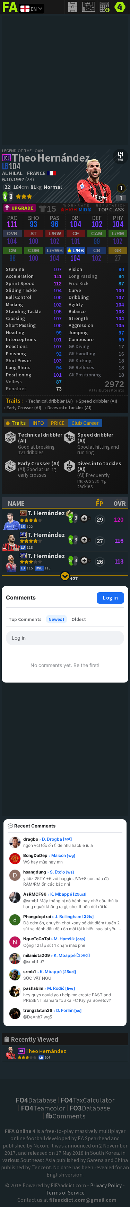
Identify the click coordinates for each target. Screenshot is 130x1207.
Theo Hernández (51, 157)
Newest (56, 619)
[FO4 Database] (119, 6)
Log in (110, 597)
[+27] (65, 576)
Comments (65, 1116)
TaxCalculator (87, 1100)
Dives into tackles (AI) (69, 408)
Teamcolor (43, 1108)
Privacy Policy (106, 1185)
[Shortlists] (84, 518)
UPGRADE (22, 207)
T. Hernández (46, 513)
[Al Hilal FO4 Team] (120, 156)
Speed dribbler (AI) (98, 401)
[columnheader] (46, 502)
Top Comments (25, 619)
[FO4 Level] (121, 188)
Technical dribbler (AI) (50, 401)
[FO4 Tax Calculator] (104, 7)
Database (36, 1100)
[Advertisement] (65, 80)
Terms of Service (65, 1192)
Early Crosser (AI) (23, 408)
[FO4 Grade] (121, 198)
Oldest (78, 619)
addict (10, 12)
